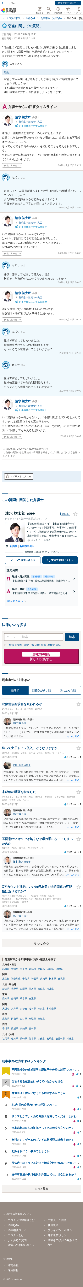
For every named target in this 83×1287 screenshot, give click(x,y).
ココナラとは (16, 1235)
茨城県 (43, 978)
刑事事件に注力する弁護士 (33, 126)
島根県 (41, 1018)
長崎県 (23, 1038)
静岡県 (14, 998)
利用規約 (53, 1225)
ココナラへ (10, 3)
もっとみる (41, 943)
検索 (72, 637)
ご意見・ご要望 (57, 1220)
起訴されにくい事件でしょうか (30, 1151)
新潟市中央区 (35, 121)
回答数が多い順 (41, 690)
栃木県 (52, 978)
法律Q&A (13, 1225)
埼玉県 (34, 978)
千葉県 (25, 978)
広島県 (5, 1018)
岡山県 (14, 1018)
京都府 (23, 1008)
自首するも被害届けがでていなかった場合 (37, 1081)
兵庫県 (14, 1008)
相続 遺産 (40, 644)
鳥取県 (32, 1018)
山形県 (50, 968)
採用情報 (13, 1270)
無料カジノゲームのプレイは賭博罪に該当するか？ (43, 1139)
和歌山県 (51, 1008)
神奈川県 (15, 978)
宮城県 (32, 968)
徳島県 (32, 1028)
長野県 (14, 988)
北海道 (5, 968)
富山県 (41, 988)
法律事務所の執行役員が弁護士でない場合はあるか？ (44, 1174)
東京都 (5, 978)
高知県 (23, 1028)
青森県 (14, 968)
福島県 (59, 968)
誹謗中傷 (29, 644)
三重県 (32, 998)
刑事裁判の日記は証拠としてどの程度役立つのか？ (43, 1127)
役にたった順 (68, 690)
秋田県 (41, 968)
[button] (41, 601)
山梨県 (23, 988)
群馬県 (61, 978)
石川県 (32, 988)
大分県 (41, 1038)
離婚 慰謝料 (15, 644)
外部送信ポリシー (58, 1235)
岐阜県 (23, 998)
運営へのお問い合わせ (21, 1245)
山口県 (23, 1018)
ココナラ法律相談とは (21, 1220)
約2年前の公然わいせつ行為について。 (35, 1104)
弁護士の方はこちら (68, 3)
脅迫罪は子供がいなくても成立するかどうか (39, 1093)
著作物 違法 (54, 644)
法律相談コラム (17, 1230)
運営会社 (13, 1265)
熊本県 (32, 1038)
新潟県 (22, 121)
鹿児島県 (60, 1038)
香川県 (5, 1028)
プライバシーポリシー (61, 1230)
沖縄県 (70, 1038)
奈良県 (41, 1008)
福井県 (50, 988)
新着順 (15, 690)
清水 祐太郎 (27, 117)
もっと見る (41, 1188)
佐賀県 (14, 1038)
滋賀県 (32, 1008)
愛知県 (5, 998)
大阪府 (5, 1008)
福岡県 (5, 1038)
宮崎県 (50, 1038)
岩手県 (23, 968)
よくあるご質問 (17, 1240)
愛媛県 (14, 1028)
